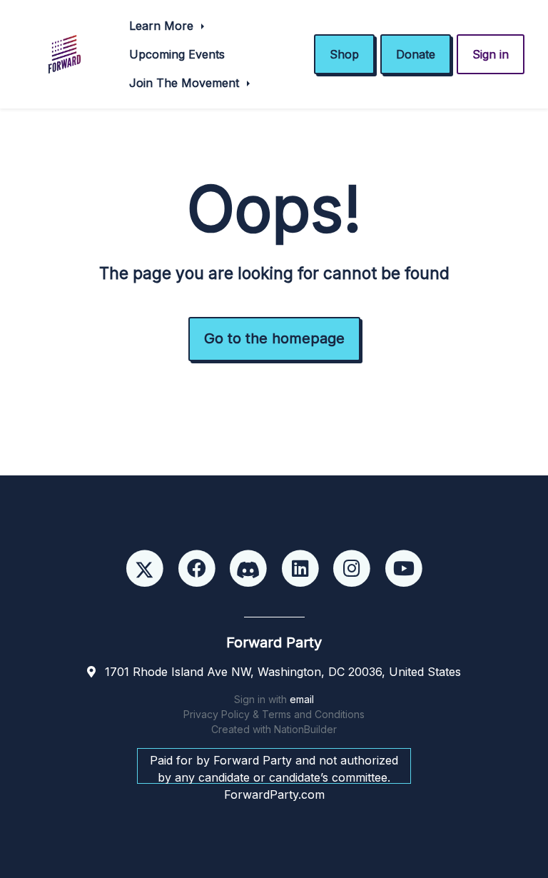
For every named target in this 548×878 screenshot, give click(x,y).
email (302, 699)
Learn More (163, 26)
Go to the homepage (274, 338)
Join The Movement (186, 83)
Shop (344, 54)
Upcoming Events (177, 54)
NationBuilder (305, 729)
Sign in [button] (490, 54)
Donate (415, 54)
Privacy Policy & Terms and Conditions (274, 714)
